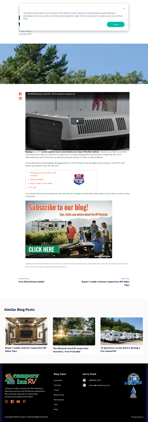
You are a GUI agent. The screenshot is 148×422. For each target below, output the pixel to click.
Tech (56, 404)
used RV (37, 151)
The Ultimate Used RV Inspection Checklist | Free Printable (70, 350)
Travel (56, 390)
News (56, 409)
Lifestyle (57, 385)
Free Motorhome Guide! (31, 281)
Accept (115, 24)
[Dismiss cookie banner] (124, 8)
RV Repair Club (81, 163)
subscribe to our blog (71, 193)
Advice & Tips (59, 395)
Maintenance (59, 399)
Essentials (58, 380)
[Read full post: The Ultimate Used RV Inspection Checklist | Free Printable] (74, 331)
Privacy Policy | (137, 417)
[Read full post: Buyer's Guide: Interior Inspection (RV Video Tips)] (26, 331)
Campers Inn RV (24, 31)
